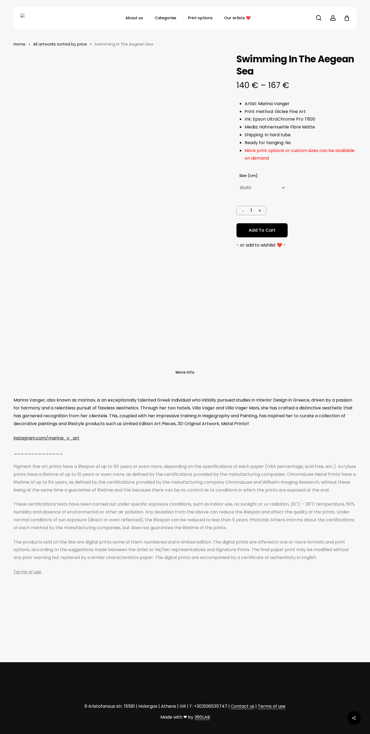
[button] (261, 245)
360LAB (202, 717)
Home (19, 44)
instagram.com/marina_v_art (46, 438)
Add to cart (262, 230)
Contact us (242, 706)
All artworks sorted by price (60, 44)
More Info (185, 372)
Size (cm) (248, 175)
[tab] (185, 372)
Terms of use (27, 572)
